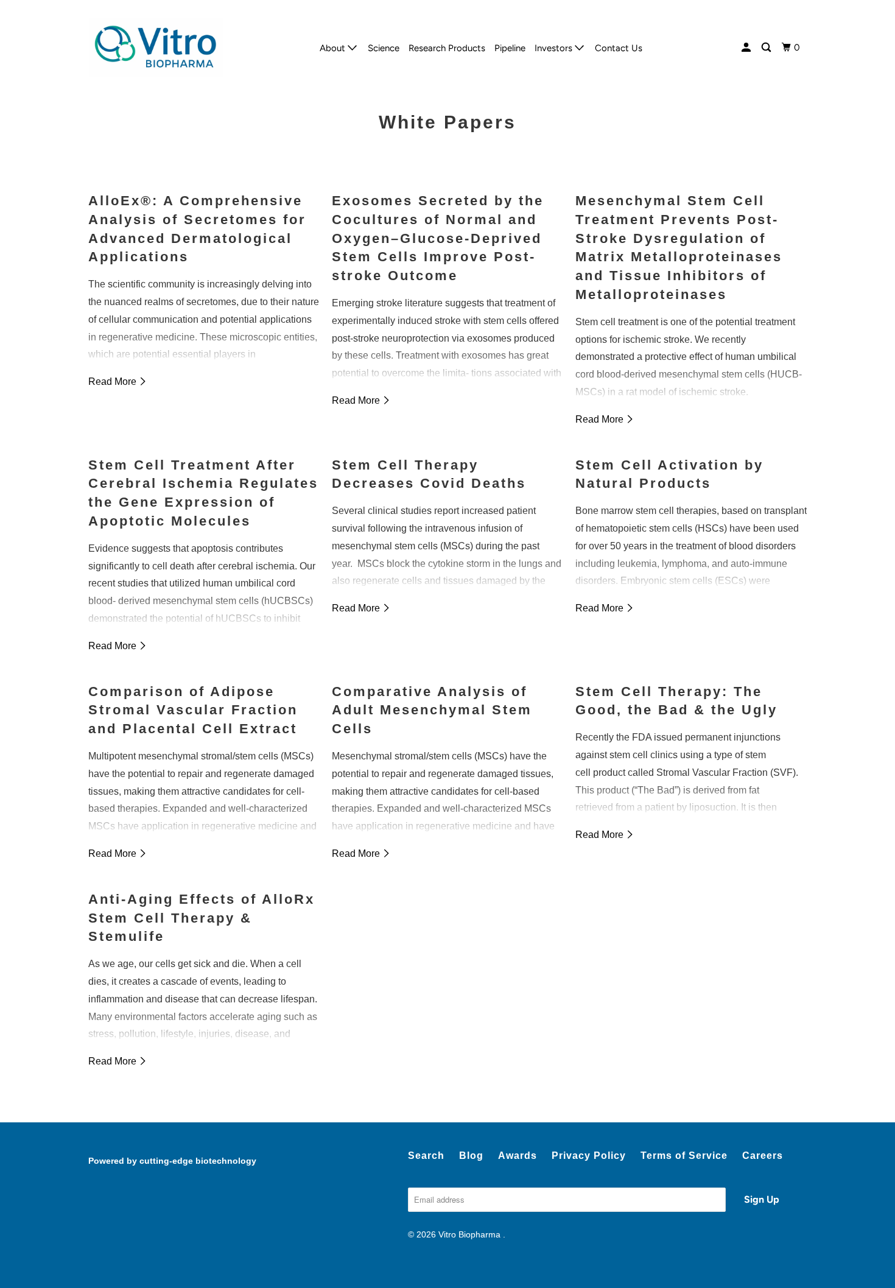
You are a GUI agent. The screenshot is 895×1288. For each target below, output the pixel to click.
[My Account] (747, 48)
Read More (113, 381)
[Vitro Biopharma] (155, 48)
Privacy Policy (589, 1155)
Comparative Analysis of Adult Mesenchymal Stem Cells (432, 710)
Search (426, 1155)
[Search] (767, 48)
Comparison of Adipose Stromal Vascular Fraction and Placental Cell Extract (193, 710)
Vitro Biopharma (470, 1234)
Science (383, 48)
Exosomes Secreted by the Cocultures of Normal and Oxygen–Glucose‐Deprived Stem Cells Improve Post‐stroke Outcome (438, 238)
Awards (517, 1155)
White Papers (447, 122)
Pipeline (509, 48)
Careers (762, 1155)
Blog (471, 1155)
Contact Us (618, 48)
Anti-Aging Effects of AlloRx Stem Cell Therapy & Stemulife (201, 918)
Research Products (447, 48)
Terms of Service (684, 1155)
